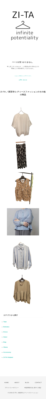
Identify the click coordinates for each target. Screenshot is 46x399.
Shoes (5, 347)
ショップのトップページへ (23, 76)
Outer (5, 337)
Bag (4, 342)
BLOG (27, 382)
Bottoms (6, 327)
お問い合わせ (23, 80)
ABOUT (16, 382)
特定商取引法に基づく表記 (32, 387)
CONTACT (38, 382)
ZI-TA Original (8, 357)
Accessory (7, 352)
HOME (6, 382)
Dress (5, 332)
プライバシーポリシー (12, 387)
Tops (5, 322)
